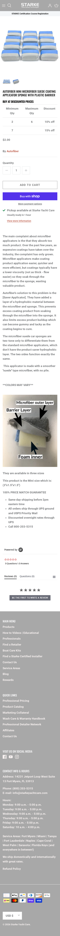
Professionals (12, 638)
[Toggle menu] (3, 5)
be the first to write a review (30, 597)
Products (8, 627)
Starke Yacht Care (20, 924)
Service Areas (11, 668)
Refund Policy (12, 868)
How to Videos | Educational (21, 632)
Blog (6, 674)
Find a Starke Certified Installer (22, 656)
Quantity (8, 163)
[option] (30, 46)
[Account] (49, 5)
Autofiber (13, 151)
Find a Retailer (12, 644)
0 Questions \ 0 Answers (17, 563)
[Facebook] (4, 757)
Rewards (8, 680)
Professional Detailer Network (22, 724)
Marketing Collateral (16, 712)
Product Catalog (13, 706)
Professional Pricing (16, 700)
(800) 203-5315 (22, 788)
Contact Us (10, 662)
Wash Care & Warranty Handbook (24, 718)
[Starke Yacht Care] (30, 5)
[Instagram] (17, 757)
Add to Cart (30, 185)
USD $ (9, 915)
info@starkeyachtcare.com (30, 793)
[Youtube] (11, 757)
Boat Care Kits (12, 650)
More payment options (30, 204)
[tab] (10, 577)
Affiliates (8, 730)
